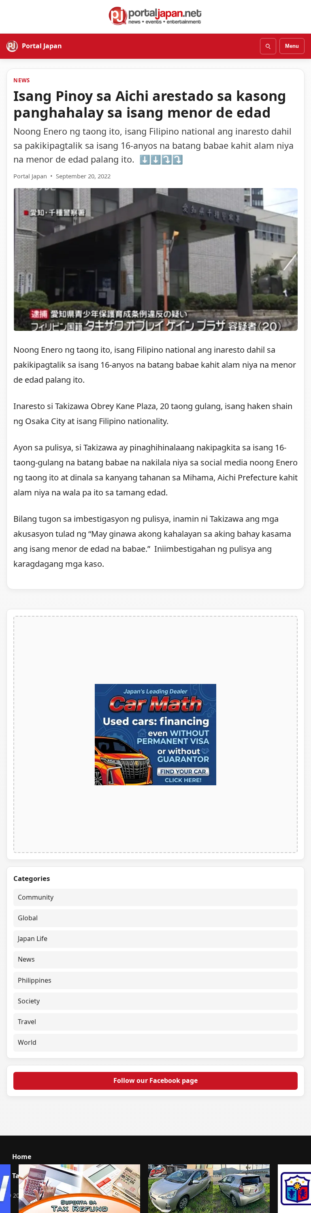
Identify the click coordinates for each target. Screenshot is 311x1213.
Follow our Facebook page (155, 1080)
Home (21, 1156)
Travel (27, 1021)
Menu (292, 46)
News (21, 80)
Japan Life (32, 938)
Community (35, 897)
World (27, 1042)
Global (28, 917)
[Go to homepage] (155, 15)
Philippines (34, 980)
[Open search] (268, 46)
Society (29, 1001)
